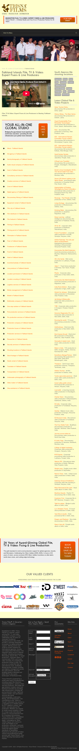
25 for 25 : (58, 226)
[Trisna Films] (14, 8)
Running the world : (61, 320)
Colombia (63, 82)
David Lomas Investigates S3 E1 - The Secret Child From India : (66, 170)
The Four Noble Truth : (62, 425)
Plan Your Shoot (67, 19)
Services (70, 646)
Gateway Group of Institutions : (65, 481)
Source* (32, 670)
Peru (64, 91)
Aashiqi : (57, 411)
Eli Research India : (61, 418)
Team (69, 642)
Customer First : (60, 498)
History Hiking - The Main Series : (65, 114)
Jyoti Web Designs (58, 636)
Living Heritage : (60, 203)
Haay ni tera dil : (60, 524)
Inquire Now (43, 131)
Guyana (69, 88)
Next (77, 47)
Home (3, 68)
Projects (70, 650)
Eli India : (57, 404)
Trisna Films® (32, 746)
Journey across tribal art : (63, 433)
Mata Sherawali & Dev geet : (64, 488)
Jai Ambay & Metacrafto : (63, 299)
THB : (56, 306)
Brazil (71, 79)
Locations (10, 68)
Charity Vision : (59, 397)
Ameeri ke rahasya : (61, 292)
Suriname (71, 91)
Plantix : (57, 273)
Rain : (56, 130)
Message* (32, 655)
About (69, 633)
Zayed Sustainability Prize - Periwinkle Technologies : (63, 122)
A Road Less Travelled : (62, 161)
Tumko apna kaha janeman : (64, 376)
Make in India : (59, 348)
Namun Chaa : (59, 474)
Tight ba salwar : (60, 503)
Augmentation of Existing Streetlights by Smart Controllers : (65, 188)
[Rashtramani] (59, 642)
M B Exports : (59, 454)
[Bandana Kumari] (59, 631)
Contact (70, 667)
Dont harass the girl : (61, 334)
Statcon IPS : (59, 461)
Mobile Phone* (31, 649)
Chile (56, 82)
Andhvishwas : (59, 327)
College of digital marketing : (64, 447)
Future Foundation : (61, 233)
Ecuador (70, 82)
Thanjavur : (58, 364)
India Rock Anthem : (61, 287)
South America (19, 68)
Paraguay (58, 91)
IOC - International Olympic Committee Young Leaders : (64, 137)
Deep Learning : (60, 217)
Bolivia (65, 79)
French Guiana (60, 88)
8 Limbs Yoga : (59, 440)
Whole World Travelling (59, 652)
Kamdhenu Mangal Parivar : (64, 355)
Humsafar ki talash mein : (63, 341)
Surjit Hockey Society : (62, 154)
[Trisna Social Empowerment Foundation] (59, 647)
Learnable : (58, 390)
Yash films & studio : (61, 514)
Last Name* (31, 638)
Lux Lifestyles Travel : (62, 509)
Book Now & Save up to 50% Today (67, 550)
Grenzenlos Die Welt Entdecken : (65, 250)
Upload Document (32, 675)
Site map (70, 663)
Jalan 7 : (57, 266)
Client (69, 637)
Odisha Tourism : (60, 371)
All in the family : (60, 259)
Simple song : (59, 468)
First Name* (31, 632)
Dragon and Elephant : (62, 519)
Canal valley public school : (63, 383)
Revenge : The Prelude (62, 198)
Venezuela (65, 94)
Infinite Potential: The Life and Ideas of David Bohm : (64, 240)
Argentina (58, 79)
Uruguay (57, 94)
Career (70, 659)
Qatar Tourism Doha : (62, 107)
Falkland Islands (60, 85)
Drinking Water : (60, 210)
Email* (31, 644)
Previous (2, 47)
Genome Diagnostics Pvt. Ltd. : (65, 313)
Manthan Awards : (60, 493)
